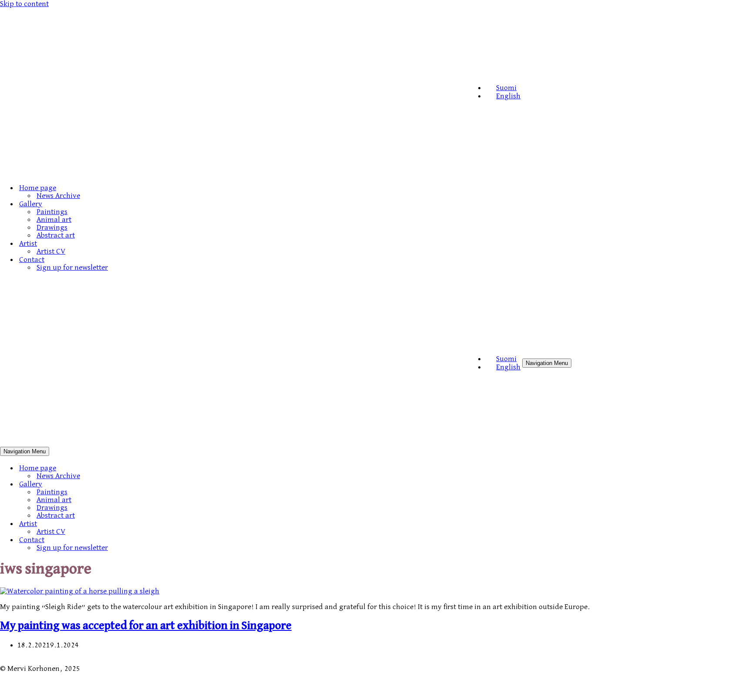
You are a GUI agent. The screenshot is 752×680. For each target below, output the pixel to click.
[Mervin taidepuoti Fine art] (234, 172)
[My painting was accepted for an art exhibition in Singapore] (79, 591)
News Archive (58, 196)
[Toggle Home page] (152, 468)
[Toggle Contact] (152, 539)
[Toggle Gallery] (152, 484)
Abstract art (56, 235)
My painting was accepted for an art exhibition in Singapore (146, 626)
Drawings (52, 227)
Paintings (52, 212)
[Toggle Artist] (152, 523)
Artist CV (51, 251)
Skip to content (24, 4)
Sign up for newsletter (72, 267)
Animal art (54, 220)
